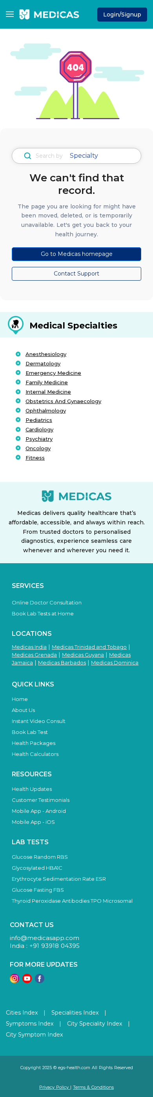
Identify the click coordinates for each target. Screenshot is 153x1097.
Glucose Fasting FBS (38, 890)
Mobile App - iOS (33, 822)
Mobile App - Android (39, 811)
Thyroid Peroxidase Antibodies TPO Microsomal (72, 901)
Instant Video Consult (39, 721)
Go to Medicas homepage (77, 253)
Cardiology (39, 429)
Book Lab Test (30, 732)
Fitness (35, 457)
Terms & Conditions (93, 1087)
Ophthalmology (46, 410)
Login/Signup (122, 14)
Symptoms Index (29, 1023)
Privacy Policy (54, 1087)
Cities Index (22, 1012)
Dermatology (43, 363)
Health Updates (32, 789)
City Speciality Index (94, 1023)
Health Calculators (35, 754)
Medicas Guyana (83, 655)
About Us (23, 710)
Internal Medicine (48, 392)
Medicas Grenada (34, 655)
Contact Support (76, 273)
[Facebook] (39, 981)
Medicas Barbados (62, 662)
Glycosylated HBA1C (37, 868)
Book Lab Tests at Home (43, 613)
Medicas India (29, 647)
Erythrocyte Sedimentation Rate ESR (59, 879)
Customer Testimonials (40, 800)
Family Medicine (47, 382)
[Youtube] (27, 981)
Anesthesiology (46, 354)
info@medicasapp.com (44, 938)
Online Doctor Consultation (47, 602)
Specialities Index (74, 1012)
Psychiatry (39, 439)
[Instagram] (14, 981)
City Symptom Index (34, 1034)
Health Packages (33, 743)
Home (20, 699)
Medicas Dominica (114, 662)
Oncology (38, 448)
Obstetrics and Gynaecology (63, 401)
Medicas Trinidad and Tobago (89, 647)
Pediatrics (39, 420)
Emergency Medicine (53, 373)
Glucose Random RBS (40, 857)
